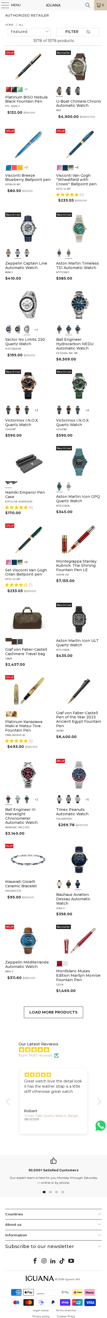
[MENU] (2, 5)
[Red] (8, 89)
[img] (56, 1050)
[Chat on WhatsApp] (100, 1128)
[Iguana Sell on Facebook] (35, 1261)
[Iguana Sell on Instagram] (44, 1261)
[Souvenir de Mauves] (59, 167)
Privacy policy (41, 1316)
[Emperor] (8, 484)
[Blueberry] (8, 167)
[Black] (14, 89)
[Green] (20, 89)
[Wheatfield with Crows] (65, 167)
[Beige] (8, 253)
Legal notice (41, 1310)
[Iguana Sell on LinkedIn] (53, 1261)
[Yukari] (14, 484)
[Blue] (78, 91)
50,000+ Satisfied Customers (53, 1170)
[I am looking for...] (88, 5)
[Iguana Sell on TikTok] (62, 1261)
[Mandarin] (20, 167)
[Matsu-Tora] (14, 713)
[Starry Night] (71, 167)
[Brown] (8, 641)
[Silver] (59, 799)
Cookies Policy (66, 1316)
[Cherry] (14, 167)
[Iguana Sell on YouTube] (71, 1261)
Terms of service (66, 1310)
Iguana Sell (72, 1279)
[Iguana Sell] (53, 5)
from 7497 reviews (35, 1055)
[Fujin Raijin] (8, 713)
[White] (18, 253)
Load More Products (53, 1012)
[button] (67, 194)
